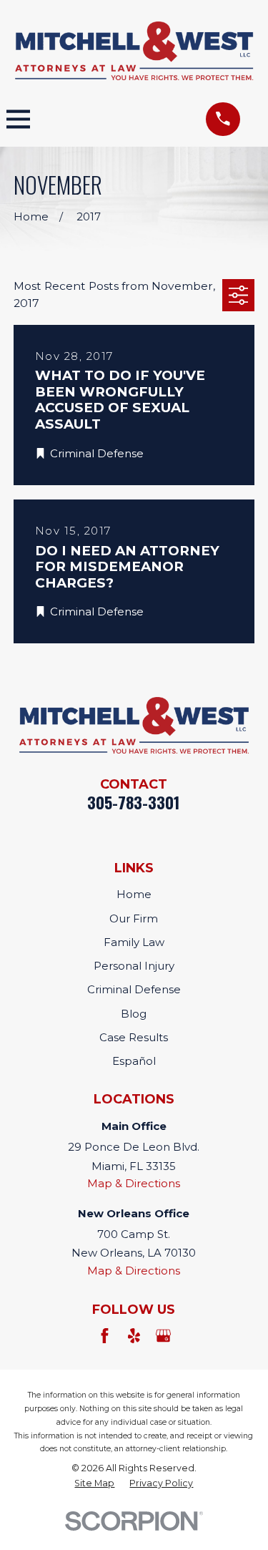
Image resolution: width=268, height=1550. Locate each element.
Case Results (133, 1037)
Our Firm (133, 918)
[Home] (134, 51)
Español (134, 1061)
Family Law (134, 942)
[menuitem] (94, 1483)
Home (134, 894)
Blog (134, 1013)
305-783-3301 (133, 802)
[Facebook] (104, 1335)
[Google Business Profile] (163, 1335)
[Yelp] (134, 1335)
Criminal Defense (134, 989)
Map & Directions (133, 1183)
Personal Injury (134, 966)
